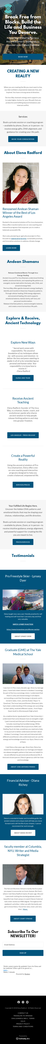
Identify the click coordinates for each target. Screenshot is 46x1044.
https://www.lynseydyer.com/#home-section (23, 629)
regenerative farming (18, 238)
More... (25, 909)
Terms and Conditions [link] (23, 1026)
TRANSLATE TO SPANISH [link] (23, 1016)
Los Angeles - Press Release (23, 435)
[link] (8, 3)
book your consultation (23, 139)
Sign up (23, 953)
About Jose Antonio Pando (23, 767)
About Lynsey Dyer (23, 636)
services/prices (23, 485)
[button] (43, 3)
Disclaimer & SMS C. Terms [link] (23, 1018)
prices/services (23, 542)
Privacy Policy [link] (23, 1024)
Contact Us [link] (23, 1013)
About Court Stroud (23, 919)
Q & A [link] (23, 1021)
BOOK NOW (23, 57)
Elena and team (23, 378)
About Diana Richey (23, 833)
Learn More (11, 248)
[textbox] (23, 944)
